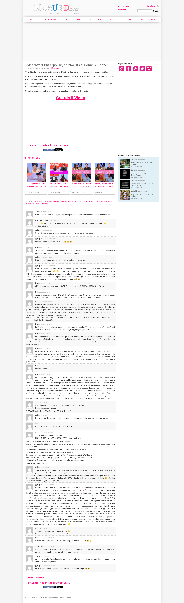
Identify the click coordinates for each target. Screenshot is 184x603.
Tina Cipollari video (88, 201)
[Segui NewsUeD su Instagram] (135, 68)
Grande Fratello (135, 19)
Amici (153, 19)
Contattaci (151, 6)
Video (66, 19)
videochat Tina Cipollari (40, 203)
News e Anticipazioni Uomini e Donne (64, 13)
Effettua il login (124, 6)
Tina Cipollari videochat (102, 201)
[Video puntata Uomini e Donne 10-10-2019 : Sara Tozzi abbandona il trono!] (104, 172)
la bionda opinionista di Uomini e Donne (60, 201)
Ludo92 (142, 194)
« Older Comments (35, 577)
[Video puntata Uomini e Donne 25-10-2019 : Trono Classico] (81, 172)
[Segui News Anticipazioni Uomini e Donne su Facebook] (128, 68)
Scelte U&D (95, 19)
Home (31, 19)
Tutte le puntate (38, 201)
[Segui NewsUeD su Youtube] (149, 68)
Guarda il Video (70, 98)
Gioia (142, 163)
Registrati (122, 9)
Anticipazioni (49, 19)
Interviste (114, 19)
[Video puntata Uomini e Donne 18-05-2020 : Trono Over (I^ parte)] (36, 172)
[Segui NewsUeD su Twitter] (142, 68)
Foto (79, 19)
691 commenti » (57, 68)
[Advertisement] (92, 42)
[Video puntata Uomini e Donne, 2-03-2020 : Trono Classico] (59, 172)
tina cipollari (77, 201)
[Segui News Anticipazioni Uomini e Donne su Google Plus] (121, 68)
